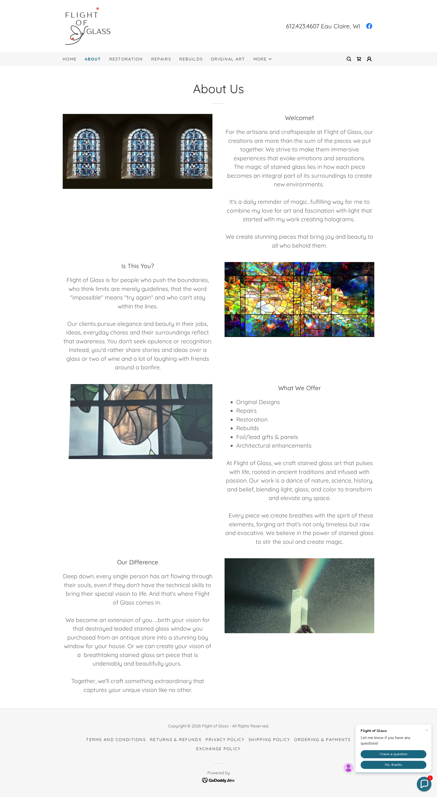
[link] (87, 25)
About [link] (93, 59)
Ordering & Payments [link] (322, 739)
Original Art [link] (228, 59)
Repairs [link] (161, 59)
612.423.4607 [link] (302, 26)
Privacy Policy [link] (225, 739)
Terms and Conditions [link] (116, 739)
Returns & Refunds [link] (176, 739)
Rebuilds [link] (191, 59)
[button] (262, 59)
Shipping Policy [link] (269, 739)
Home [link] (70, 59)
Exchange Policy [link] (218, 748)
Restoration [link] (126, 59)
